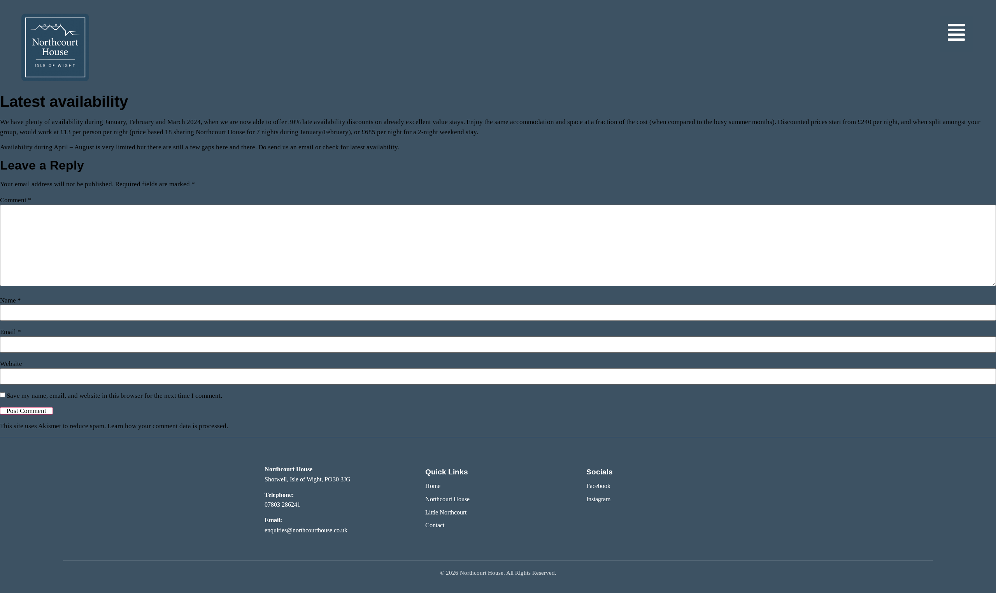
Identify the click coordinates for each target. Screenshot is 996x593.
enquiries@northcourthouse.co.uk (306, 530)
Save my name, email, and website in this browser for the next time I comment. (114, 395)
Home (432, 486)
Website (11, 363)
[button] (956, 34)
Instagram (598, 499)
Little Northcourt (445, 512)
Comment (16, 200)
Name (10, 300)
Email (10, 332)
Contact (434, 525)
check (331, 147)
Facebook (598, 486)
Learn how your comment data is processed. (167, 426)
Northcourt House (447, 499)
